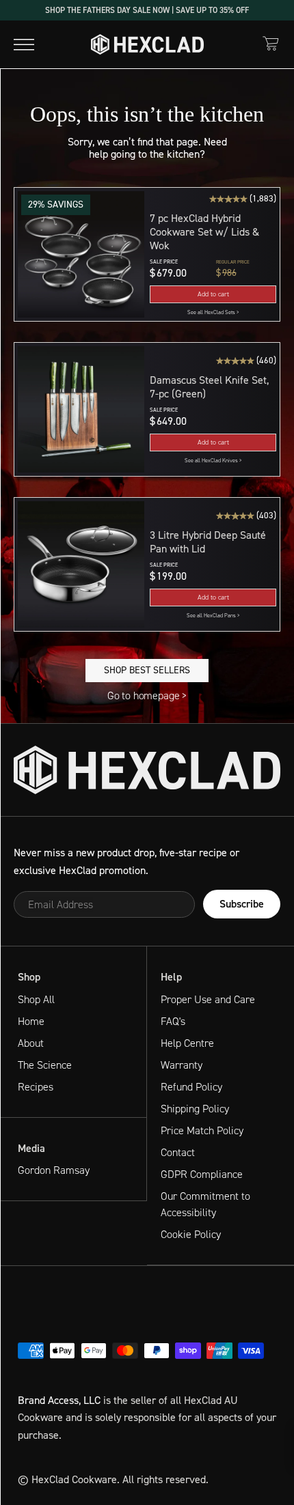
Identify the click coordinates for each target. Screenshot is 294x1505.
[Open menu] (24, 44)
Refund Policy (191, 1087)
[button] (213, 294)
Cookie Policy (191, 1234)
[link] (213, 313)
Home (31, 1021)
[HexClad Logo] (147, 44)
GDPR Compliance (202, 1174)
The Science (45, 1065)
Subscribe (241, 904)
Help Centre (187, 1043)
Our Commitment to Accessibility (205, 1204)
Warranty (181, 1065)
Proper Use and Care (208, 999)
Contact (178, 1152)
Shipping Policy (195, 1108)
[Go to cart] (270, 43)
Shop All (36, 999)
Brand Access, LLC (59, 1400)
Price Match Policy (202, 1130)
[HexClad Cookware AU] (147, 770)
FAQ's (173, 1021)
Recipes (35, 1087)
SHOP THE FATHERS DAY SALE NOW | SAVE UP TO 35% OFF (147, 10)
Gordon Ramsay (54, 1170)
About (31, 1043)
